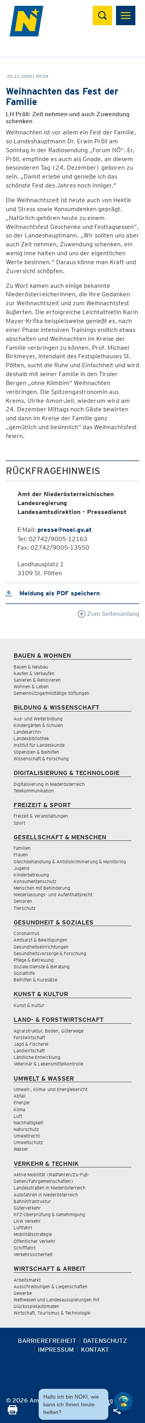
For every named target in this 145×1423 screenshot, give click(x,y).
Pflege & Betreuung (34, 960)
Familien (22, 848)
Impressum (56, 1349)
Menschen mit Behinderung (42, 888)
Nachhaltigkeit (28, 1123)
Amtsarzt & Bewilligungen (40, 940)
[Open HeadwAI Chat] (123, 1401)
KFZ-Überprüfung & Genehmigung (49, 1214)
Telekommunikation (34, 791)
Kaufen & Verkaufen (34, 673)
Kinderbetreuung (31, 875)
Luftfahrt (23, 1228)
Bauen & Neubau (31, 667)
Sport (19, 823)
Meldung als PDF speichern (58, 593)
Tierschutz (25, 908)
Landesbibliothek (31, 738)
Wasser (21, 1149)
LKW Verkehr (27, 1221)
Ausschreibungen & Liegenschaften (50, 1286)
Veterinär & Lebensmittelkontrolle (48, 1064)
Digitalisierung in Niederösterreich (49, 784)
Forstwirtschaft (29, 1037)
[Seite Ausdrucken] (12, 1412)
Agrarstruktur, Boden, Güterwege (49, 1031)
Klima (19, 1109)
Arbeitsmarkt (27, 1280)
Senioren (23, 901)
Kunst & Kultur (29, 1005)
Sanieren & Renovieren (37, 680)
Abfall (20, 1096)
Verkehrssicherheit (33, 1254)
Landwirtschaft (29, 1051)
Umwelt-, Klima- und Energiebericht (50, 1089)
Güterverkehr (27, 1208)
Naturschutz (26, 1129)
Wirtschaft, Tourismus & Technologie (52, 1313)
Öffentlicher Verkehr (34, 1241)
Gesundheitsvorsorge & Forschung (50, 953)
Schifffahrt (25, 1248)
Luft (18, 1116)
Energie (21, 1102)
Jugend (21, 868)
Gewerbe (23, 1293)
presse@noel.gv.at (65, 529)
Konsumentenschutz (35, 881)
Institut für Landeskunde (39, 745)
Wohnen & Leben (31, 686)
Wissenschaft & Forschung (41, 758)
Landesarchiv (27, 732)
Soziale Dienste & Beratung (42, 966)
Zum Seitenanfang (112, 613)
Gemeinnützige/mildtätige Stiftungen (51, 693)
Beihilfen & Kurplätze (35, 980)
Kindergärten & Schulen (38, 725)
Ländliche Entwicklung (37, 1057)
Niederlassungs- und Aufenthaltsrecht (53, 894)
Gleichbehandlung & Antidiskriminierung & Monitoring (70, 861)
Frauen (21, 855)
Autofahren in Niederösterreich (46, 1195)
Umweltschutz (28, 1142)
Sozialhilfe (24, 973)
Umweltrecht (27, 1136)
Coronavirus (26, 933)
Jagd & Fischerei (31, 1044)
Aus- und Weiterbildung (38, 719)
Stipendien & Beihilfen (36, 752)
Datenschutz (105, 1340)
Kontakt (95, 1349)
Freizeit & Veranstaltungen (41, 816)
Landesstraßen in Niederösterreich (49, 1188)
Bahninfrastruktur (32, 1201)
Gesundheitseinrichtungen (41, 947)
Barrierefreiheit (47, 1340)
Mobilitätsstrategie (33, 1234)
